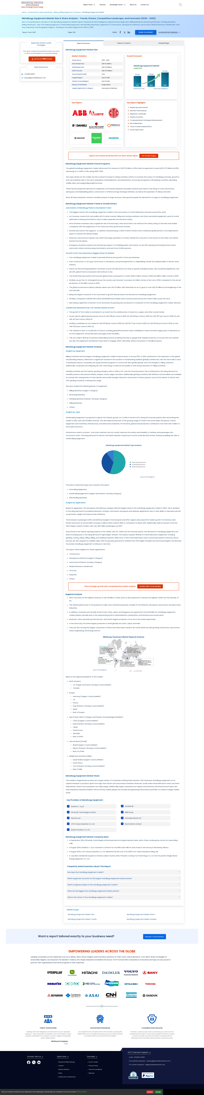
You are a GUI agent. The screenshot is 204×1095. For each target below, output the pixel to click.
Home (24, 12)
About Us (133, 5)
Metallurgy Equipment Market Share (141, 914)
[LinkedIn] (39, 1062)
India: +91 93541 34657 (137, 1057)
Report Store (88, 5)
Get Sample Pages (149, 156)
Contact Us (145, 5)
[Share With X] (124, 32)
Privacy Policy (93, 1066)
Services (103, 5)
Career (61, 1066)
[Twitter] (34, 1062)
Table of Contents (123, 43)
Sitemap (91, 1073)
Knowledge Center (116, 5)
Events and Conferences (67, 1077)
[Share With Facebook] (120, 32)
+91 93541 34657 (29, 74)
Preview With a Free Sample (150, 586)
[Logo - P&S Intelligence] (32, 5)
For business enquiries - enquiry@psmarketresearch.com (149, 1061)
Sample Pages (163, 43)
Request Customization (154, 937)
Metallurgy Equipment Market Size (81, 914)
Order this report (146, 32)
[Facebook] (28, 1062)
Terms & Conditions (95, 1069)
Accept (158, 1092)
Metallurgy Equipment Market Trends (82, 919)
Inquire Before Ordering (168, 32)
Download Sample (43, 59)
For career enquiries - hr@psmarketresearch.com (147, 1065)
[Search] (180, 4)
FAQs (60, 1073)
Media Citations (63, 1069)
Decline (150, 1092)
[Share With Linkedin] (129, 32)
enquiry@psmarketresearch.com (35, 78)
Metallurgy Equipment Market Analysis (141, 919)
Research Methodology (66, 1062)
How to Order (93, 1062)
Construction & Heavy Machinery (40, 12)
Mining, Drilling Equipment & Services (67, 12)
